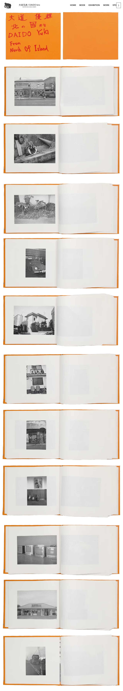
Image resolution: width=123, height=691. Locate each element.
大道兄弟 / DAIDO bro (29, 4)
